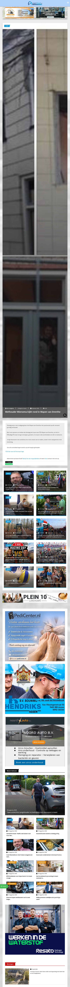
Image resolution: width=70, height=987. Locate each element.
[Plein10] (35, 597)
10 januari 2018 (35, 408)
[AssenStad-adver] (19, 12)
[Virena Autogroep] (35, 689)
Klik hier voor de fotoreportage (15, 451)
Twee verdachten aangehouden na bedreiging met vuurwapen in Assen (32, 812)
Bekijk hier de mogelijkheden (31, 458)
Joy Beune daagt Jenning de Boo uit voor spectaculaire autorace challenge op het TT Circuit (17, 559)
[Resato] (35, 929)
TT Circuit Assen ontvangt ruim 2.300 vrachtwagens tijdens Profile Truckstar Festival (50, 560)
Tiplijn (4, 886)
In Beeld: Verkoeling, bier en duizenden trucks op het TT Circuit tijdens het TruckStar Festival (51, 536)
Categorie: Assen (22, 408)
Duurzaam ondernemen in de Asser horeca (49, 855)
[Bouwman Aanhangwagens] (35, 741)
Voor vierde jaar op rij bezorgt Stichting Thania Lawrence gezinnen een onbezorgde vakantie (50, 512)
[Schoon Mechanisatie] (35, 636)
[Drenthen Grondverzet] (50, 12)
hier (46, 458)
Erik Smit (9, 485)
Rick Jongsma (10, 408)
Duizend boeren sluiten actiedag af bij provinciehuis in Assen (48, 488)
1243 (45, 408)
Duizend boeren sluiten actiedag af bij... (48, 833)
